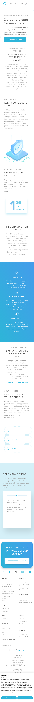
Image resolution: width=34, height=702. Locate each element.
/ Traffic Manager (7, 593)
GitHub (10, 383)
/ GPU (4, 598)
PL (19, 3)
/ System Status (7, 609)
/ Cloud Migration (24, 582)
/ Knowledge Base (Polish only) (7, 627)
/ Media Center (6, 645)
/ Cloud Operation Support (24, 585)
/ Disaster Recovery (25, 598)
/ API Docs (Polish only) (7, 631)
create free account (15, 39)
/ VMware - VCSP (24, 600)
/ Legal (21, 623)
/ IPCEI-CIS (5, 619)
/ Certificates (23, 621)
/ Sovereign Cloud (7, 589)
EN (22, 3)
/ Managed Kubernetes (26, 602)
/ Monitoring (6, 596)
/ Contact (22, 626)
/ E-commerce (23, 636)
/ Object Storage (7, 586)
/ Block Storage (7, 584)
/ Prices (4, 600)
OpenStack (22, 383)
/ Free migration (24, 634)
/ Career (4, 643)
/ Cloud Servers (7, 582)
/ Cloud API (5, 611)
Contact (13, 3)
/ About (21, 619)
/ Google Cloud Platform (24, 589)
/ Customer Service (8, 635)
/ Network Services (8, 591)
